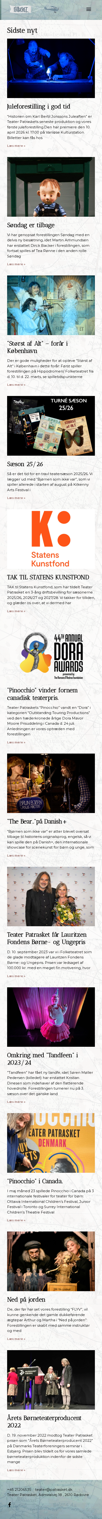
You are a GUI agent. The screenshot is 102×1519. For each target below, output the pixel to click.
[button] (89, 9)
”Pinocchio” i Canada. (35, 1181)
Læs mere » (16, 146)
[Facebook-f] (9, 1504)
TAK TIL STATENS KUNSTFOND (48, 577)
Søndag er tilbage (31, 225)
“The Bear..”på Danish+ (37, 821)
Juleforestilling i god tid (38, 106)
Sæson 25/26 (25, 464)
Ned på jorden (26, 1299)
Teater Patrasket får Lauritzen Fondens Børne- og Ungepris (47, 938)
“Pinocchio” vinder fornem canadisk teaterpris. (42, 694)
